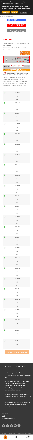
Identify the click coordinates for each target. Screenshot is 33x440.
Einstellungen (19, 8)
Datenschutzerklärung (8, 418)
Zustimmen (5, 12)
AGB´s (3, 416)
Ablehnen (14, 12)
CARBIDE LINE (9, 16)
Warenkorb (25, 436)
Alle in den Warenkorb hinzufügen (17, 352)
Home (3, 16)
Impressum (5, 414)
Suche (16, 437)
